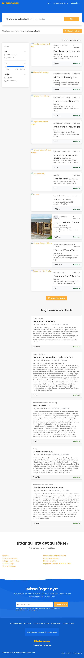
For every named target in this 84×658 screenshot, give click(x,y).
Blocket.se (10, 58)
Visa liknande (57, 54)
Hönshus (57, 199)
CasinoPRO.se (52, 632)
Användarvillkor (20, 610)
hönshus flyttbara (9, 566)
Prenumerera (61, 604)
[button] (15, 51)
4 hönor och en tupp (63, 77)
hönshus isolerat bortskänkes (54, 556)
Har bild (9, 78)
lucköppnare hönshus (10, 561)
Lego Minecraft (61, 178)
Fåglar (35, 354)
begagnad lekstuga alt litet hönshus (57, 563)
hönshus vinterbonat (10, 558)
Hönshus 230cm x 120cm (65, 250)
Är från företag (12, 81)
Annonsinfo (27, 623)
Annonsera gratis (16, 623)
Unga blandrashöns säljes (66, 126)
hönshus (5, 556)
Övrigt (35, 318)
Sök (71, 19)
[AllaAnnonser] (10, 3)
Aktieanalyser (55, 623)
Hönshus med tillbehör (64, 101)
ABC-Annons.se (12, 55)
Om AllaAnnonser (68, 623)
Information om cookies (41, 623)
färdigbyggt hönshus (51, 558)
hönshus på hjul (8, 563)
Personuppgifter (33, 610)
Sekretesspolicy (77, 653)
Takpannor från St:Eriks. (65, 276)
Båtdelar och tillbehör (40, 403)
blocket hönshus (49, 561)
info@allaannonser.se (42, 645)
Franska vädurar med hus (66, 51)
